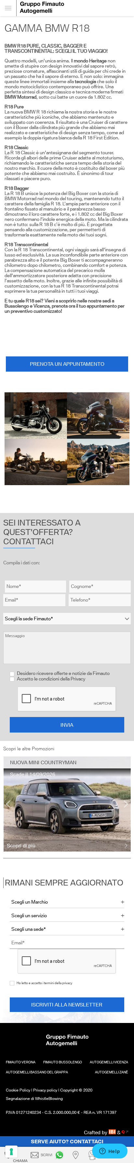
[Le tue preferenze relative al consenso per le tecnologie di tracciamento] (11, 1152)
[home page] (75, 8)
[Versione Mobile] (8, 8)
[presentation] (8, 804)
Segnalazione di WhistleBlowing (34, 1098)
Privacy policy (45, 1090)
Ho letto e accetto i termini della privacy (44, 982)
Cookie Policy (18, 1090)
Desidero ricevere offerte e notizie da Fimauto (63, 673)
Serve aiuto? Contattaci (67, 1141)
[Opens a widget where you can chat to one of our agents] (109, 1152)
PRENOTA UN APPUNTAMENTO (67, 364)
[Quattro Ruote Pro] (125, 1132)
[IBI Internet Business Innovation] (113, 1132)
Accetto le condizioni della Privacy (51, 678)
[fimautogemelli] (60, 1155)
